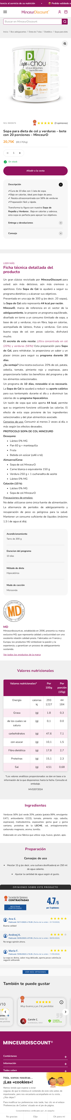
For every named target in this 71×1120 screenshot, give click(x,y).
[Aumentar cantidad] (20, 153)
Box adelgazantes (18, 31)
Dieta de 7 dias (35, 31)
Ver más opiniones (35, 972)
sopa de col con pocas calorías (33, 332)
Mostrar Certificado (15, 907)
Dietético (48, 31)
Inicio (5, 31)
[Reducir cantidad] (7, 153)
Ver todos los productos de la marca (22, 654)
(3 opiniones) (61, 123)
